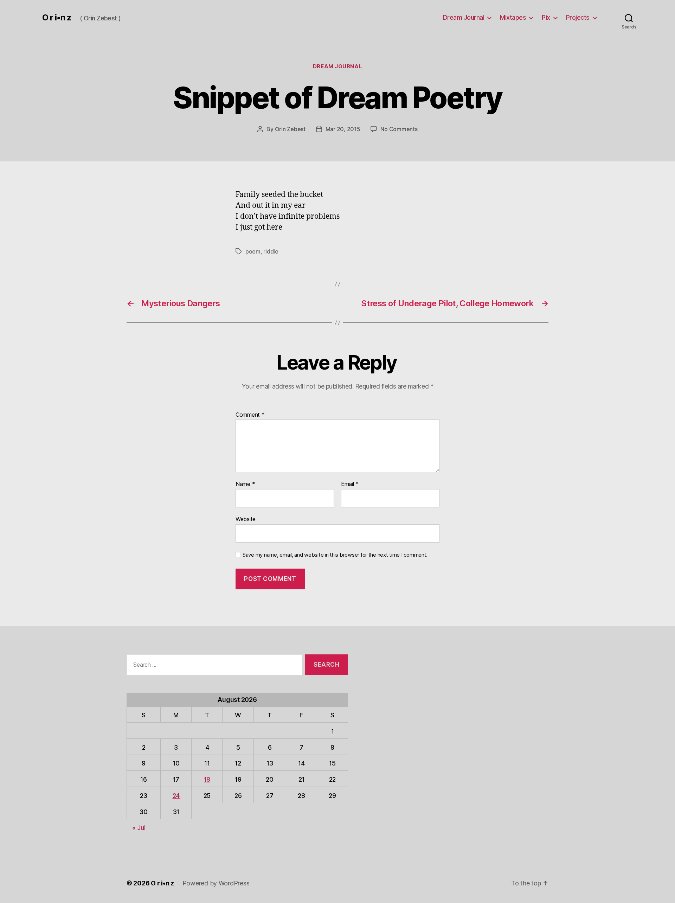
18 (207, 779)
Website (246, 518)
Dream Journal (463, 17)
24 (176, 795)
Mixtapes (513, 17)
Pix (546, 17)
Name (245, 484)
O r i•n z (56, 17)
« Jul (139, 827)
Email (350, 484)
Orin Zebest (290, 129)
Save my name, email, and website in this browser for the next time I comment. (335, 555)
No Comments (398, 129)
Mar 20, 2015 (343, 129)
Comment (250, 415)
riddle (270, 251)
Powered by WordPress (216, 883)
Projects (578, 17)
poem (253, 251)
